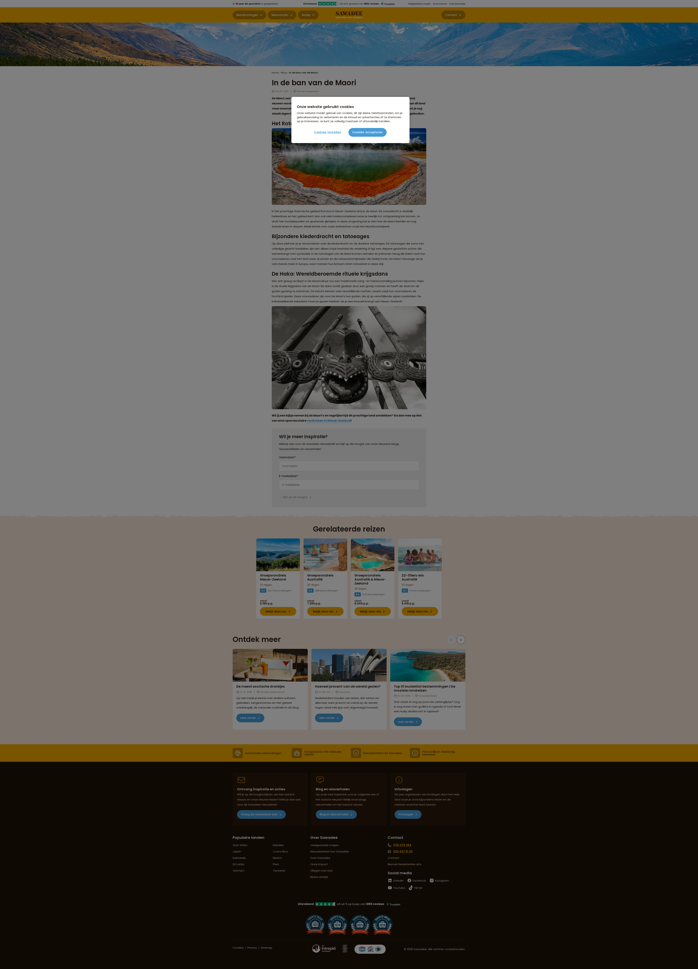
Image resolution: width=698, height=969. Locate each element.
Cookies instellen (327, 132)
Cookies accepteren (367, 132)
